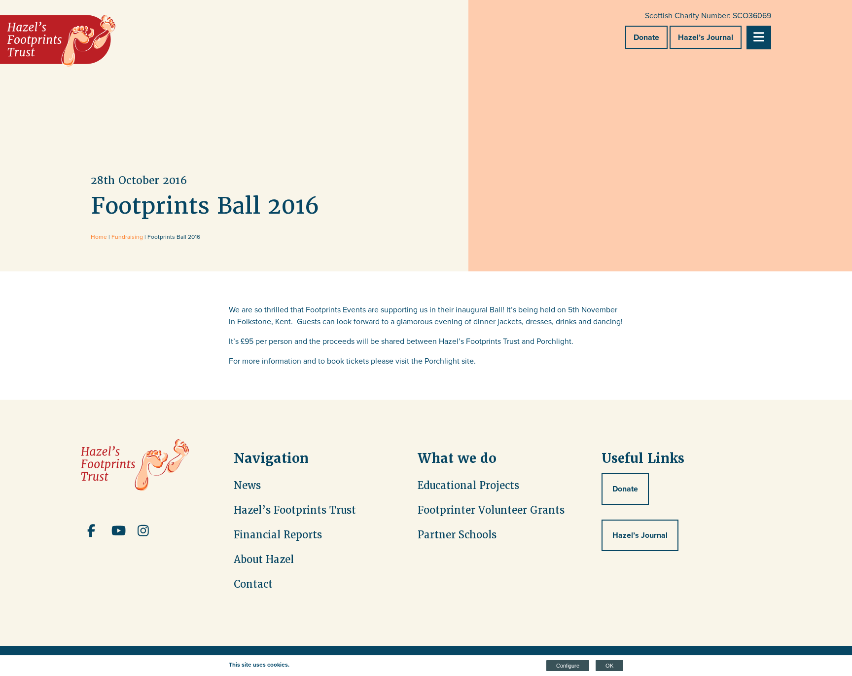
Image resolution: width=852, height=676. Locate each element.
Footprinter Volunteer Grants (491, 510)
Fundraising (127, 236)
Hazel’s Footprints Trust (295, 510)
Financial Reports (278, 534)
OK (609, 666)
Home (99, 236)
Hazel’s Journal (705, 37)
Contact (253, 584)
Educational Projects (468, 485)
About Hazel (264, 559)
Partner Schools (457, 534)
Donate (646, 37)
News (247, 485)
